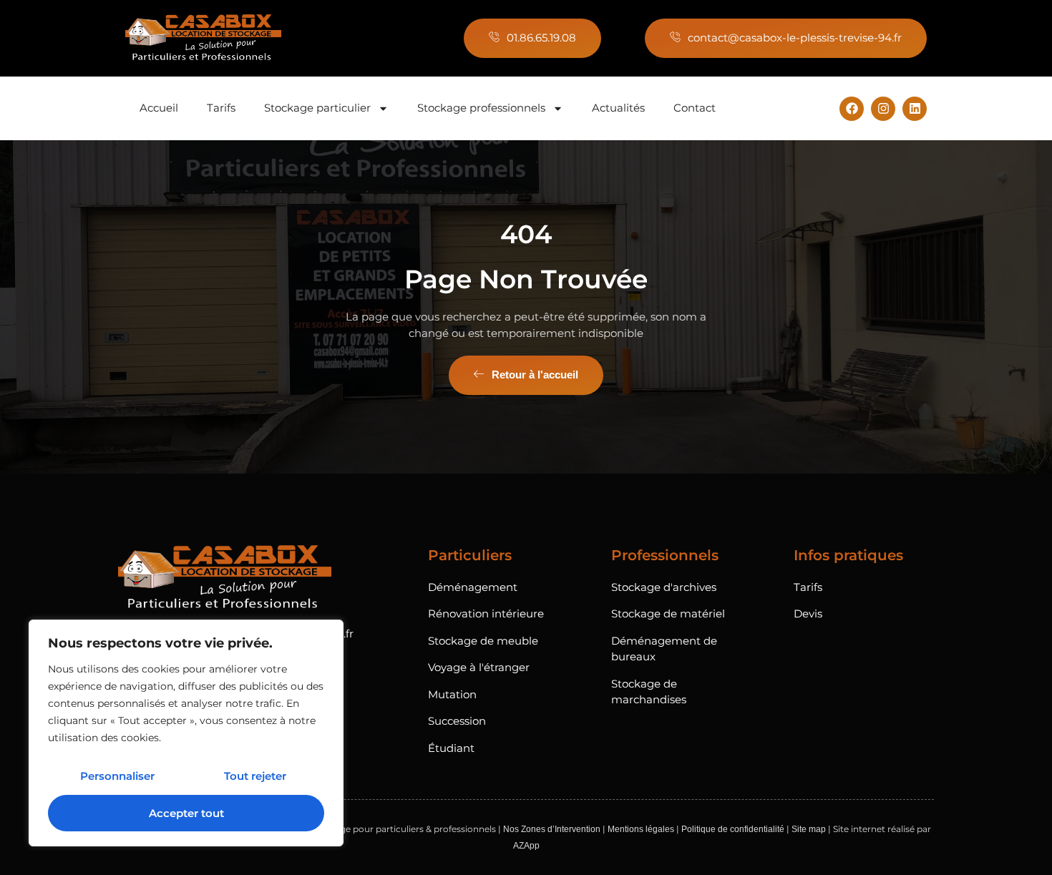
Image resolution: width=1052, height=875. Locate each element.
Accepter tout (186, 813)
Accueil (159, 107)
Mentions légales (641, 829)
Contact (694, 107)
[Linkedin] (914, 109)
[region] (186, 733)
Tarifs (221, 107)
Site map (809, 829)
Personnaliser (117, 776)
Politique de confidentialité (732, 829)
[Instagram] (883, 109)
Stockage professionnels (481, 107)
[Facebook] (851, 109)
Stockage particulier (317, 107)
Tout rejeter (255, 776)
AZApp (526, 846)
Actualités (618, 107)
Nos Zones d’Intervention (551, 829)
